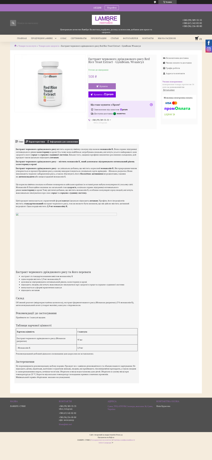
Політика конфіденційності (124, 440)
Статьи (115, 38)
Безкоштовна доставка (177, 58)
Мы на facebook (167, 38)
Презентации (98, 38)
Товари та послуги (27, 46)
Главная (22, 38)
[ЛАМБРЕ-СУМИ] (106, 20)
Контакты (148, 38)
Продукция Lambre (42, 38)
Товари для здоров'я (49, 46)
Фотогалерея (130, 38)
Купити (104, 86)
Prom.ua (119, 435)
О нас (63, 38)
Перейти (112, 7)
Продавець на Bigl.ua (106, 437)
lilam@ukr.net (65, 424)
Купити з (98, 94)
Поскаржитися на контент (101, 440)
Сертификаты (79, 38)
